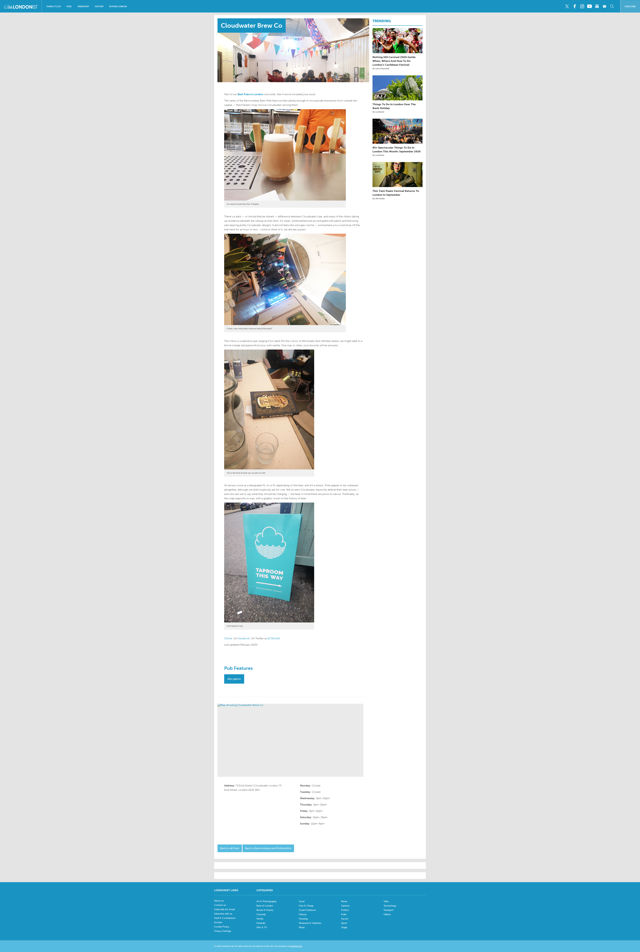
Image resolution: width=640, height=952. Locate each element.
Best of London (264, 905)
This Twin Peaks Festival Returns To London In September (395, 192)
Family (259, 918)
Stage (344, 927)
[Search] (612, 6)
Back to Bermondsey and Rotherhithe (268, 848)
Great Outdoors (307, 910)
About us (219, 900)
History (99, 7)
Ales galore (234, 678)
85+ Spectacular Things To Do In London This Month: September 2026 (396, 149)
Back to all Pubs (229, 848)
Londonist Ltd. (296, 946)
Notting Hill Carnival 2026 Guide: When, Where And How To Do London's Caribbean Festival (394, 61)
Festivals (260, 923)
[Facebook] (574, 6)
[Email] (604, 6)
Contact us (220, 905)
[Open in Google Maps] (290, 740)
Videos (387, 914)
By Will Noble (378, 199)
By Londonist (378, 112)
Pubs (69, 7)
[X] (567, 6)
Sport (344, 923)
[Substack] (597, 6)
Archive (218, 922)
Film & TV (261, 927)
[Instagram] (582, 6)
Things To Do (53, 7)
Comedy (261, 914)
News (344, 901)
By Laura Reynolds (380, 69)
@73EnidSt (274, 638)
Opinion (345, 905)
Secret (344, 918)
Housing (303, 918)
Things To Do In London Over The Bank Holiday (394, 106)
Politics (345, 910)
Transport (83, 7)
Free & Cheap (306, 905)
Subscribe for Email (224, 909)
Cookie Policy (221, 926)
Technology (390, 905)
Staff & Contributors (225, 918)
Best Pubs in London (250, 94)
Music (302, 927)
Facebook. (244, 638)
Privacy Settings (222, 931)
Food (301, 901)
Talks (386, 901)
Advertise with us (223, 913)
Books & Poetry (264, 910)
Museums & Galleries (310, 923)
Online (228, 638)
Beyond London (118, 7)
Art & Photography (266, 901)
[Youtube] (589, 6)
